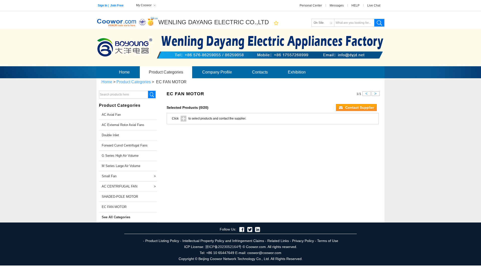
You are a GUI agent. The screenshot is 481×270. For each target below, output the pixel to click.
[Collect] (276, 23)
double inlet (110, 135)
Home (124, 72)
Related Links (278, 241)
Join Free (117, 5)
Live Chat (373, 5)
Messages (337, 5)
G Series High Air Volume (120, 156)
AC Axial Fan (111, 114)
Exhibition (297, 72)
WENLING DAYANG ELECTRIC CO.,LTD (213, 22)
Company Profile (217, 72)
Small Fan (129, 176)
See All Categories (116, 217)
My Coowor (144, 5)
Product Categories (166, 72)
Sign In (102, 5)
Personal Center (311, 5)
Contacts (260, 72)
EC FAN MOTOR (114, 207)
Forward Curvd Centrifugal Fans (125, 145)
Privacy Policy (303, 241)
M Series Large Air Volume (121, 166)
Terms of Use (327, 241)
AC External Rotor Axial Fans (123, 125)
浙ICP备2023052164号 (223, 247)
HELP (355, 5)
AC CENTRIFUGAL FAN (129, 186)
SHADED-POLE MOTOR (120, 196)
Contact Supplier (359, 108)
